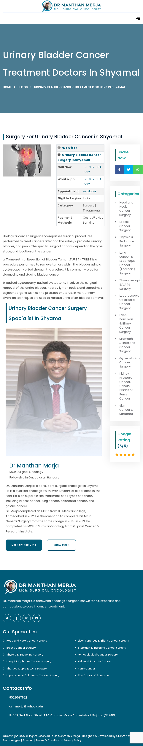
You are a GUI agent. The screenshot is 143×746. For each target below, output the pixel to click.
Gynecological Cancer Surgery (127, 362)
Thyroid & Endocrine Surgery (126, 241)
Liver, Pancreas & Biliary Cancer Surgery (126, 323)
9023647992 (18, 697)
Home (7, 87)
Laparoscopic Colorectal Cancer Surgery (127, 302)
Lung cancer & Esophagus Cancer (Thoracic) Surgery (127, 263)
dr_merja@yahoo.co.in (26, 706)
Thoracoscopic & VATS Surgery (127, 284)
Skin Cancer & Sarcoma (126, 410)
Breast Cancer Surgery (125, 226)
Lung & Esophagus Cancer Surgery (29, 661)
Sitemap (28, 740)
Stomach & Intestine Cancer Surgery (127, 345)
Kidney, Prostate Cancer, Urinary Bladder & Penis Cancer (126, 386)
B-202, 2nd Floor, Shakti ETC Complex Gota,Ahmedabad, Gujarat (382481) (63, 715)
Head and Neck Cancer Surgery (126, 209)
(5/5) (122, 445)
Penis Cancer (86, 668)
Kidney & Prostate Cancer (95, 661)
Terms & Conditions (49, 740)
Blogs (23, 87)
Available (89, 191)
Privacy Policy (72, 740)
